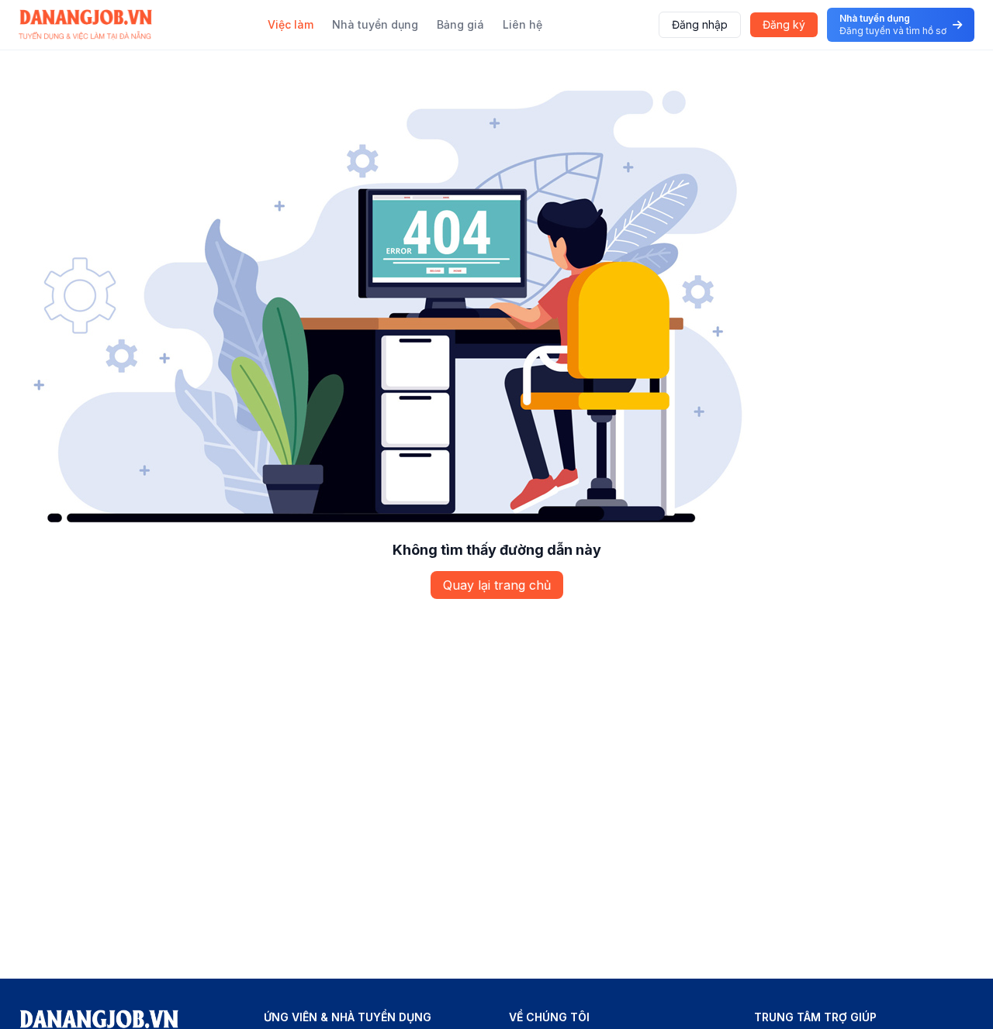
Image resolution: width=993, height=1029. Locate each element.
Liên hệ (522, 24)
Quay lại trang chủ (497, 585)
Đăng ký (784, 24)
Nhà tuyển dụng (375, 24)
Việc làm (290, 24)
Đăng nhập (700, 24)
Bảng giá (460, 24)
